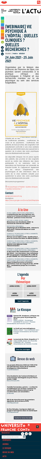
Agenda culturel (15, 286)
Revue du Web (8, 452)
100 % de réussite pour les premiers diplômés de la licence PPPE (21, 400)
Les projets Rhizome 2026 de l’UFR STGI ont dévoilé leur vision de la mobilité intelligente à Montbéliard (22, 366)
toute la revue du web (23, 418)
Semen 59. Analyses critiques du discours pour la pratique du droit (26, 317)
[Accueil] (21, 11)
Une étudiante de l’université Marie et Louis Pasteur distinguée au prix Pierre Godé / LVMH (22, 377)
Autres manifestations (31, 294)
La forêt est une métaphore (24, 328)
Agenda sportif (31, 286)
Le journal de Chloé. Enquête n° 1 (26, 339)
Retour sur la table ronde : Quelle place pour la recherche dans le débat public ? (23, 237)
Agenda (2, 42)
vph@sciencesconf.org (13, 196)
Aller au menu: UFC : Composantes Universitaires (4, 2)
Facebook (2, 47)
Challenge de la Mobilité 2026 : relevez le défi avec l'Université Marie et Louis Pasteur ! (23, 229)
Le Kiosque (7, 448)
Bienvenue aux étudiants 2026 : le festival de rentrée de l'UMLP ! (20, 222)
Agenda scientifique (14, 294)
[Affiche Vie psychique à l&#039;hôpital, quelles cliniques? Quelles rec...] (21, 114)
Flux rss (2, 54)
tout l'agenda (23, 301)
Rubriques (7, 440)
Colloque (8, 54)
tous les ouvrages (23, 349)
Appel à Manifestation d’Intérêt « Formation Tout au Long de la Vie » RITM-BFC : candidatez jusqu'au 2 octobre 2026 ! (23, 264)
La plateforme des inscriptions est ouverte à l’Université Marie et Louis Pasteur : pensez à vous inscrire (21, 216)
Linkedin (2, 50)
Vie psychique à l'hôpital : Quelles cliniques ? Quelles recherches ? (21, 188)
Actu (4, 456)
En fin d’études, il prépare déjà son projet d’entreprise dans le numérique (22, 410)
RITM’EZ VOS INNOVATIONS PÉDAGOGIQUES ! (17, 245)
